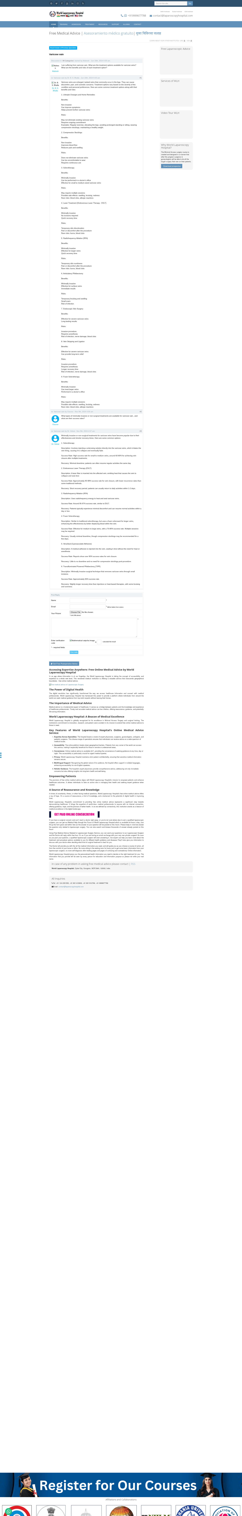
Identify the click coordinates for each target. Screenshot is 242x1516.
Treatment (90, 24)
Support (115, 24)
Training (64, 24)
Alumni (126, 24)
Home (53, 24)
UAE (181, 41)
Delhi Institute (165, 11)
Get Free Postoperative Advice (65, 663)
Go (190, 3)
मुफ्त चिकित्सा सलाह (148, 33)
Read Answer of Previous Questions (63, 48)
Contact (138, 24)
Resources (103, 24)
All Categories (68, 61)
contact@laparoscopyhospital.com (173, 15)
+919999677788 (137, 15)
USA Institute (188, 11)
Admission (76, 24)
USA (188, 41)
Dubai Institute (177, 11)
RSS (133, 864)
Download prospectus (172, 166)
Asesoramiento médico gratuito (108, 33)
